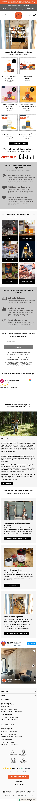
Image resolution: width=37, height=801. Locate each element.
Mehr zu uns (7, 484)
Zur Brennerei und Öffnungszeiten (17, 538)
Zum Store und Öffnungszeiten (16, 633)
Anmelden (18, 347)
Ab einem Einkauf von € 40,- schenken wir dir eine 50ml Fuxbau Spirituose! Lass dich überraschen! (18, 1)
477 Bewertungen (23, 407)
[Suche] (5, 15)
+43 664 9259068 (28, 9)
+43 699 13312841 (11, 735)
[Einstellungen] (30, 15)
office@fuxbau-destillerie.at (12, 9)
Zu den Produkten (12, 585)
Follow (33, 643)
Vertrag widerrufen (18, 777)
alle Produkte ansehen (18, 144)
